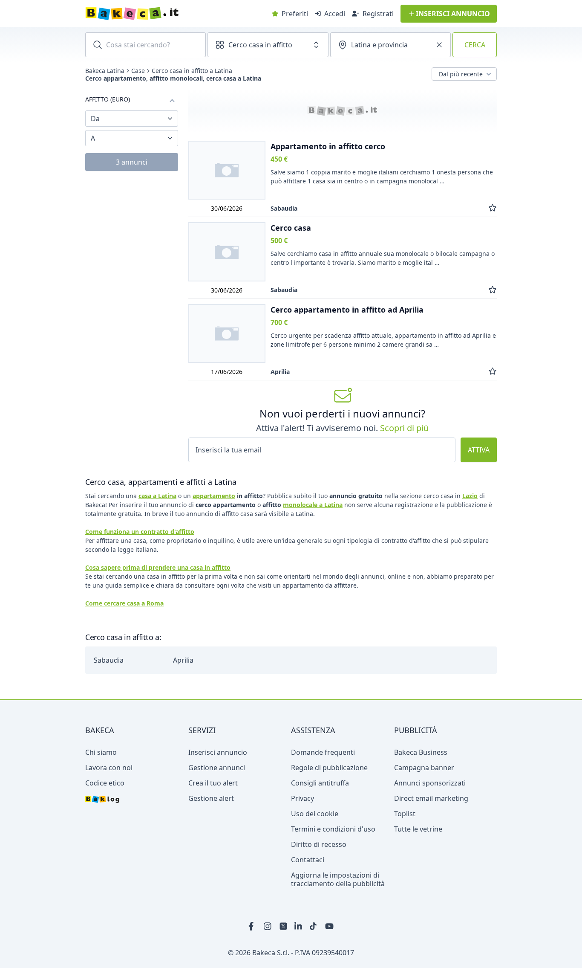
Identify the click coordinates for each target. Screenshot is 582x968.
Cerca (474, 44)
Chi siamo (101, 752)
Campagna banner (424, 767)
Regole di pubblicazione (329, 767)
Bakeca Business (420, 752)
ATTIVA (479, 450)
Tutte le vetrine (418, 829)
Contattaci (307, 859)
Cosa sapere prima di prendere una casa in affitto (157, 567)
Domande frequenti (323, 752)
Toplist (404, 813)
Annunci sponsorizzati (430, 783)
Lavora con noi (109, 767)
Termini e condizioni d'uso (333, 829)
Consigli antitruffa (320, 783)
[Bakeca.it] (162, 13)
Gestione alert (211, 798)
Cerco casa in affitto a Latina (192, 71)
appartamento (214, 496)
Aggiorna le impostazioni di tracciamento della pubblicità (338, 879)
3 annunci (131, 162)
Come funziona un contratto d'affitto (139, 531)
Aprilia (183, 660)
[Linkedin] (298, 926)
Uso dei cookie (314, 813)
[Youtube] (329, 926)
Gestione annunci (216, 767)
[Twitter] (283, 926)
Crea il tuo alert (213, 783)
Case (138, 70)
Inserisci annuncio (217, 752)
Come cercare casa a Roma (124, 603)
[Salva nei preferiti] (492, 208)
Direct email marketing (431, 798)
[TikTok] (314, 926)
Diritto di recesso (318, 844)
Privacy (302, 798)
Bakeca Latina (104, 70)
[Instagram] (268, 926)
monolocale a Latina (313, 505)
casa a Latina (157, 496)
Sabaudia (109, 660)
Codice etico (104, 783)
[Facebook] (252, 926)
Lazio (470, 496)
